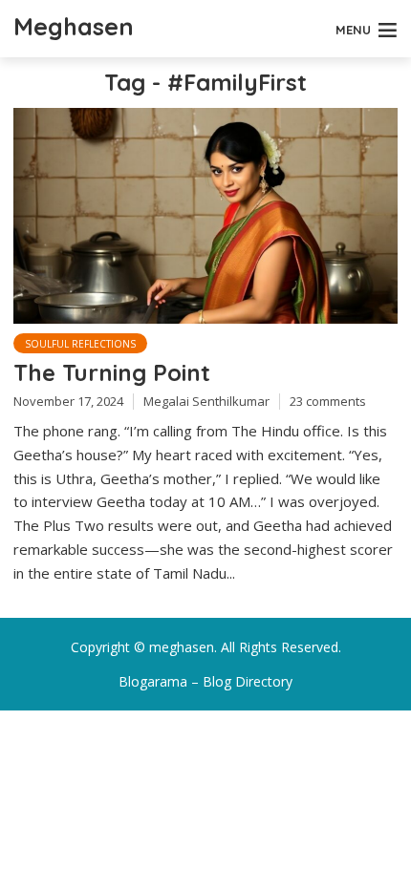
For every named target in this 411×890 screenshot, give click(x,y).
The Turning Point (111, 372)
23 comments (328, 401)
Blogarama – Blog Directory (205, 681)
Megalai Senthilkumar (206, 401)
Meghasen (73, 26)
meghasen (181, 647)
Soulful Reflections (80, 343)
